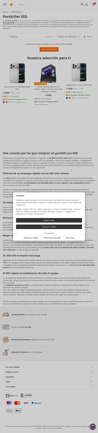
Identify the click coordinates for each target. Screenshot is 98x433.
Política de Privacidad (52, 237)
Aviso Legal (69, 237)
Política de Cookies (31, 237)
